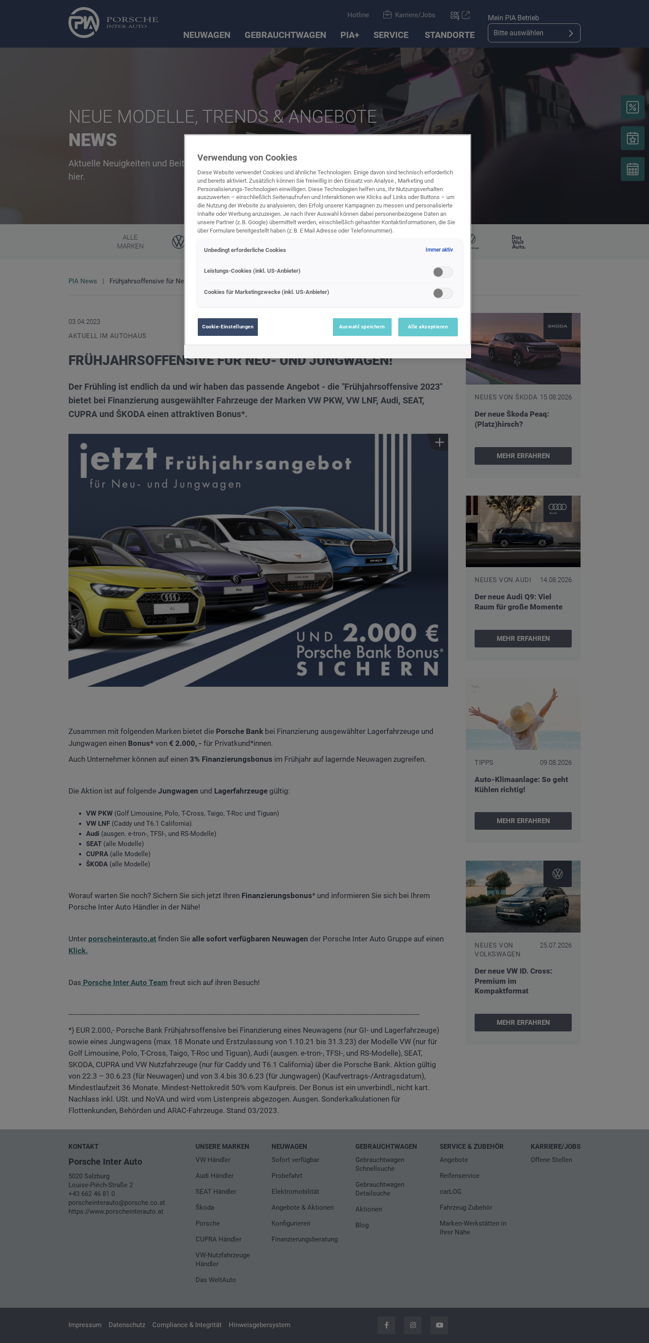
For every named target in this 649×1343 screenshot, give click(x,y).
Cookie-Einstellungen (227, 327)
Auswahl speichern (362, 327)
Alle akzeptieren (428, 327)
